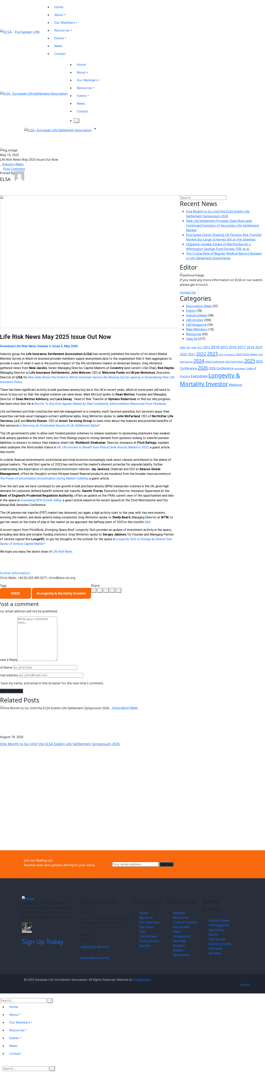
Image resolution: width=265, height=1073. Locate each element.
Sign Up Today (42, 941)
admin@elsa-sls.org (94, 958)
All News (215, 953)
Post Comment (14, 169)
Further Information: (15, 573)
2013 (206, 347)
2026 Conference (221, 368)
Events (191, 311)
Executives (199, 376)
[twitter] (100, 590)
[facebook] (93, 590)
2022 (201, 354)
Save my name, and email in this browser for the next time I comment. (52, 683)
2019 (258, 347)
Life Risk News (62, 551)
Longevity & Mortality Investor (181, 941)
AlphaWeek (239, 368)
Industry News (13, 164)
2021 (191, 354)
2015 (224, 347)
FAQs (177, 931)
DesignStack (142, 980)
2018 (250, 347)
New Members (197, 329)
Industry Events (220, 944)
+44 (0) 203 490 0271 (95, 947)
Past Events (217, 939)
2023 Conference (227, 354)
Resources (193, 334)
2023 (212, 353)
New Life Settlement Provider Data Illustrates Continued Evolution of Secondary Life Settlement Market (222, 225)
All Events (216, 948)
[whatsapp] (106, 590)
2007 (188, 347)
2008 (193, 347)
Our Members (149, 922)
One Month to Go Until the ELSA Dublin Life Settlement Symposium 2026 (60, 744)
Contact (145, 945)
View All (191, 339)
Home (143, 913)
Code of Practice (185, 922)
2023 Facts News (246, 354)
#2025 (15, 593)
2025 (249, 360)
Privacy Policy (149, 941)
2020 (183, 354)
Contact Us (188, 292)
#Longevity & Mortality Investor (61, 593)
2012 (199, 347)
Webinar (235, 384)
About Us (146, 917)
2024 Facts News (234, 361)
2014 (215, 347)
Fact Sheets (181, 927)
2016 (232, 347)
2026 (203, 368)
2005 (182, 347)
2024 (198, 361)
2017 (241, 347)
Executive (146, 927)
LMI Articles (194, 320)
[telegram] (112, 590)
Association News (125, 708)
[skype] (118, 590)
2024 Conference (214, 361)
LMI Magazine (196, 325)
